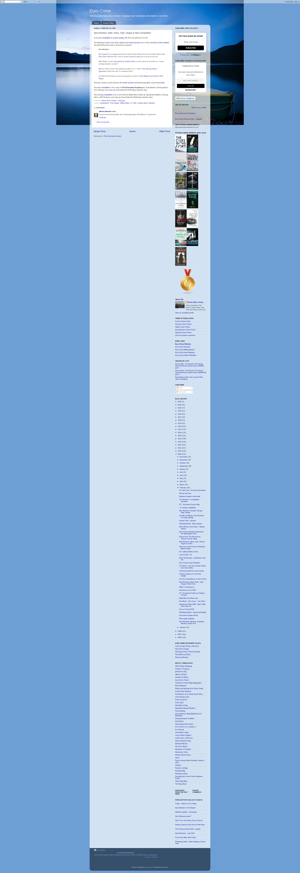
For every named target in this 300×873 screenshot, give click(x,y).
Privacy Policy (108, 23)
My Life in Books (181, 746)
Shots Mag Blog (181, 781)
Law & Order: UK (185, 555)
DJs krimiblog (180, 711)
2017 (180, 429)
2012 (180, 445)
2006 (180, 637)
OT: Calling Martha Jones (188, 552)
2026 (180, 402)
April (181, 481)
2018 (180, 426)
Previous (106, 855)
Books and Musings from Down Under (189, 688)
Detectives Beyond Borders (185, 708)
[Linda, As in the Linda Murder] (192, 245)
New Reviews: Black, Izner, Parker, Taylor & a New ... (192, 542)
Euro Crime (100, 10)
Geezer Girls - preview (187, 521)
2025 (180, 405)
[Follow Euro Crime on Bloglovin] (185, 99)
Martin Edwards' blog (183, 741)
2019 (180, 423)
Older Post (164, 131)
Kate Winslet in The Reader (185, 808)
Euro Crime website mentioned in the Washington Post (191, 533)
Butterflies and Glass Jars (188, 598)
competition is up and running (112, 38)
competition (105, 87)
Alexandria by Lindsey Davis (124, 61)
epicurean (148, 867)
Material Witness (181, 744)
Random (118, 855)
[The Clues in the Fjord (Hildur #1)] (181, 151)
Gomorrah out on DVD (187, 590)
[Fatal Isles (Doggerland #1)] (192, 170)
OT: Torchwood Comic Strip (189, 504)
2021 (180, 417)
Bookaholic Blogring (125, 853)
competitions (104, 103)
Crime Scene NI (181, 700)
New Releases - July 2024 (185, 833)
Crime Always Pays (182, 697)
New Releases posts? (183, 816)
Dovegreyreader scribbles (184, 718)
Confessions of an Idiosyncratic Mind (188, 694)
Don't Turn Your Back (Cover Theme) (189, 820)
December (184, 457)
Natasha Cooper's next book (189, 496)
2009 (180, 454)
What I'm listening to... (187, 587)
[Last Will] (180, 265)
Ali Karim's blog (181, 671)
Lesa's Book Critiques (183, 735)
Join (95, 855)
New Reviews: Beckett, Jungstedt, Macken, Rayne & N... (191, 622)
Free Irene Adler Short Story (185, 837)
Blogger (165, 867)
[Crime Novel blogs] (188, 294)
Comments (182, 392)
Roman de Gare (185, 493)
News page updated (186, 618)
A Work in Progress (182, 669)
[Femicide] (181, 170)
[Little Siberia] (192, 189)
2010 (180, 451)
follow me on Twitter (198, 107)
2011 (180, 448)
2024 (180, 408)
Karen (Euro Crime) (195, 302)
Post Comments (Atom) (112, 136)
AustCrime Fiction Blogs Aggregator (188, 683)
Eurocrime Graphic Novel (188, 615)
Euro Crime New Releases (185, 352)
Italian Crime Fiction (182, 327)
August (182, 469)
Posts (180, 388)
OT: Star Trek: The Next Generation (192, 490)
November (184, 460)
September (184, 466)
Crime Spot (179, 702)
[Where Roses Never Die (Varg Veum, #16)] (181, 227)
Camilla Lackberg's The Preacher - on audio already (192, 516)
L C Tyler (133, 103)
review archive (134, 43)
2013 (180, 442)
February (183, 488)
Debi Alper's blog (181, 705)
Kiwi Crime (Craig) (182, 649)
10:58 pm (102, 117)
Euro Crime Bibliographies (185, 350)
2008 (180, 631)
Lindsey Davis (142, 103)
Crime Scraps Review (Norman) (187, 646)
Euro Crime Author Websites (185, 355)
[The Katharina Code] (181, 208)
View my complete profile (184, 313)
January (183, 627)
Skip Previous (143, 855)
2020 (180, 420)
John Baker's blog (181, 732)
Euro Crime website (161, 43)
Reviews (152, 103)
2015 (180, 435)
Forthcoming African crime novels (191, 571)
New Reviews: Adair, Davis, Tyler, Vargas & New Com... (191, 583)
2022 (180, 414)
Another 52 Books (181, 677)
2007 (180, 634)
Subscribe (191, 48)
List (100, 855)
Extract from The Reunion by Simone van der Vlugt (190, 537)
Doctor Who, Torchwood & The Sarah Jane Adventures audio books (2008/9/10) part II (190, 372)
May (181, 478)
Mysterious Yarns (181, 752)
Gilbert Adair (124, 103)
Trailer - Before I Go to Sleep (186, 803)
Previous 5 (127, 855)
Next (112, 855)
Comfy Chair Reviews (183, 691)
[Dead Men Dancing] (192, 152)
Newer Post (99, 131)
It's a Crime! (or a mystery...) (185, 727)
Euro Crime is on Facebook (185, 113)
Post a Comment (103, 122)
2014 (180, 439)
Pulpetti (178, 765)
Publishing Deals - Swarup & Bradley (192, 612)
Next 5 (134, 855)
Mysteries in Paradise (183, 749)
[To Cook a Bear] (181, 189)
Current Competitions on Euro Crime (192, 579)
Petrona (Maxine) (181, 657)
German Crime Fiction (183, 324)
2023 (180, 411)
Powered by (185, 55)
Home (96, 23)
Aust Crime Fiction (182, 680)
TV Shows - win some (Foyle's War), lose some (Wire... (192, 567)
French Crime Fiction (183, 321)
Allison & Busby (181, 674)
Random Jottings (181, 768)
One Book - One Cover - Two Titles (192, 601)
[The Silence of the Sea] (181, 245)
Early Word (179, 721)
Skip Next (153, 855)
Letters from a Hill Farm (184, 738)
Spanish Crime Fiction (183, 332)
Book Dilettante (180, 686)
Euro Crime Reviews (182, 347)
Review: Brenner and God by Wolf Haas (190, 825)
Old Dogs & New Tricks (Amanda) (187, 652)
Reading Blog (180, 771)
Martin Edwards (105, 111)
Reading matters (181, 774)
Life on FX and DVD (186, 609)
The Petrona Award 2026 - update (187, 829)
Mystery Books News (183, 755)
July (181, 472)
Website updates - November (186, 812)
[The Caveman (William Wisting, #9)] (192, 227)
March (182, 484)
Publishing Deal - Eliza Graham (190, 524)
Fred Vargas (114, 103)
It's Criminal (179, 729)
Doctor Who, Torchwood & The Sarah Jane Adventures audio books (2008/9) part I (189, 366)
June (182, 475)
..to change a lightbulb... (188, 508)
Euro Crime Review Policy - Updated (188, 119)
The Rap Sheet (180, 784)
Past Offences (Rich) (183, 654)
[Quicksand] (192, 208)
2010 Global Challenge (183, 666)
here (163, 83)
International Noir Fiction (184, 724)
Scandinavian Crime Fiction (185, 330)
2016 (180, 432)
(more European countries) (185, 335)
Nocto (177, 758)
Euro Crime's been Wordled (189, 563)
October (183, 463)
